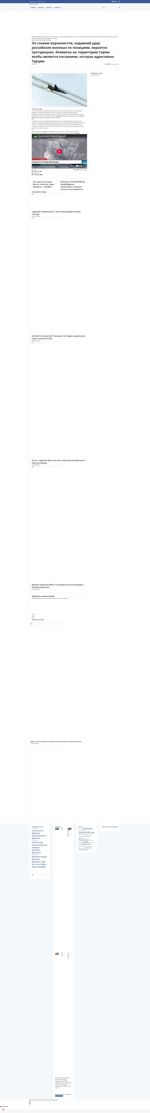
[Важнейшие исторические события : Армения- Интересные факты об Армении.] (69, 833)
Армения (87, 828)
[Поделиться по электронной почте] (40, 109)
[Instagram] (29, 1105)
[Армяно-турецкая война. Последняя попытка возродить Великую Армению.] (47, 467)
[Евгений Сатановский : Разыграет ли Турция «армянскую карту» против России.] (47, 218)
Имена (88, 836)
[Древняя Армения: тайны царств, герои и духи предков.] (69, 953)
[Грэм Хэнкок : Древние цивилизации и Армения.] (57, 829)
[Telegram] (38, 109)
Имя (33, 614)
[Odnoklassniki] (36, 109)
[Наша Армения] (33, 4)
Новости (49, 7)
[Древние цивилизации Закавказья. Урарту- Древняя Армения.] (69, 955)
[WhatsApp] (37, 109)
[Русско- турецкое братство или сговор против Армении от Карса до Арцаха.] (47, 342)
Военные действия (42, 36)
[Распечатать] (42, 174)
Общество (86, 844)
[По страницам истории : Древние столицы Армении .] (69, 958)
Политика (57, 7)
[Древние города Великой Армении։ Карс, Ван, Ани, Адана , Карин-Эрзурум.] (69, 829)
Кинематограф (82, 838)
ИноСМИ (58, 117)
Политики (48, 40)
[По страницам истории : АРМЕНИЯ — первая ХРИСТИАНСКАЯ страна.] (57, 954)
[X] (33, 109)
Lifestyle (80, 829)
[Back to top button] (0, 1108)
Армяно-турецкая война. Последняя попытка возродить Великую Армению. (56, 741)
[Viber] (39, 109)
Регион (83, 848)
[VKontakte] (35, 109)
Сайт (33, 618)
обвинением (36, 133)
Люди (85, 842)
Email (33, 616)
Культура (84, 839)
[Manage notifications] (3, 1109)
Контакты (41, 7)
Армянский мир (87, 832)
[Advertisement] (75, 22)
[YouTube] (29, 1103)
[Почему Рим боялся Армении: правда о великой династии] (63, 829)
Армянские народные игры (84, 830)
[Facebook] (32, 109)
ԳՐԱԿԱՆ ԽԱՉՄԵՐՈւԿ (85, 849)
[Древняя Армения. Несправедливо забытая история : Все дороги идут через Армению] (63, 953)
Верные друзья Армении (84, 834)
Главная (33, 7)
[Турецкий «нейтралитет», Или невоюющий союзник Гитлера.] (47, 194)
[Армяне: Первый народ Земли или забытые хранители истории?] (69, 836)
